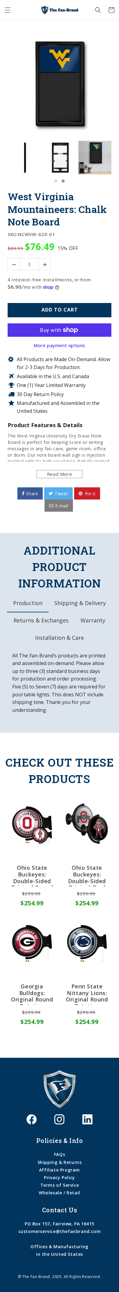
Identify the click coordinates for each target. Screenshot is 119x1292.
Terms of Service (59, 1185)
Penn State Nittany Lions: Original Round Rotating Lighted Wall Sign (87, 994)
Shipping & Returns (60, 1162)
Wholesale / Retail (59, 1193)
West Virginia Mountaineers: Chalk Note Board (57, 209)
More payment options (59, 345)
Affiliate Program (59, 1170)
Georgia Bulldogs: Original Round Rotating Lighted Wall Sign (32, 994)
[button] (7, 10)
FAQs (59, 1154)
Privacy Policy (59, 1177)
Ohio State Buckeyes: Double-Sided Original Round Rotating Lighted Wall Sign (32, 875)
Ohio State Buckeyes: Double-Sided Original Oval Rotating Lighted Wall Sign (87, 875)
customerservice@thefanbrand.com (59, 1231)
